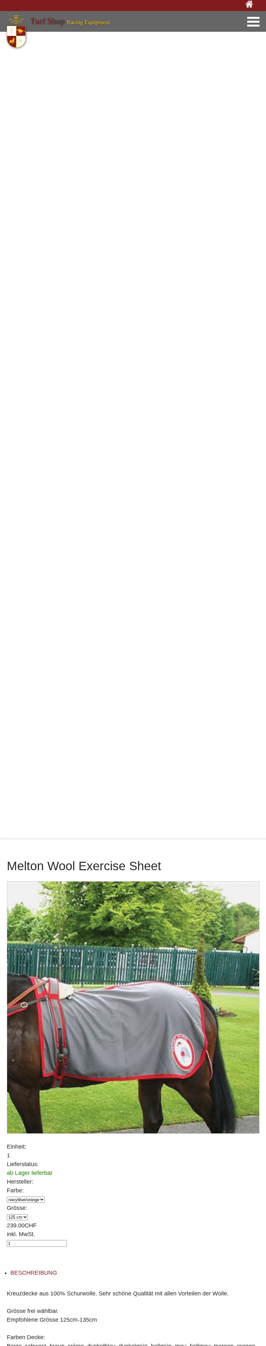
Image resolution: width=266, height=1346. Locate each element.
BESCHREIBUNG (33, 1273)
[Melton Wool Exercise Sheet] (133, 1007)
